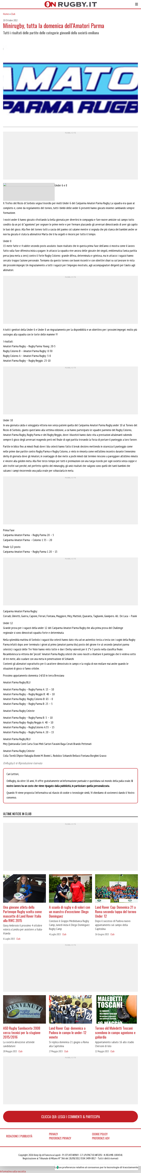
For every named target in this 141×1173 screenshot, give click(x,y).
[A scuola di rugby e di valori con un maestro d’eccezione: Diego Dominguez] (70, 889)
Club (13, 14)
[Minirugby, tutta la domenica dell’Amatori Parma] (70, 83)
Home (6, 14)
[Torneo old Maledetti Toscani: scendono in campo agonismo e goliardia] (116, 1009)
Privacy (53, 1134)
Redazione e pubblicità (19, 1136)
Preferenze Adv (101, 1138)
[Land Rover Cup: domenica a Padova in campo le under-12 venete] (70, 1009)
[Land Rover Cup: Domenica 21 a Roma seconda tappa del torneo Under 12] (116, 889)
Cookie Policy (100, 1134)
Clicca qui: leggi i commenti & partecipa (70, 1116)
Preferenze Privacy (60, 1138)
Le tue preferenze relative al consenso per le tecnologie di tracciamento (96, 1167)
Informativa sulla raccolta (13, 1171)
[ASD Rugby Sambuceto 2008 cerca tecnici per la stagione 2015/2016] (24, 1009)
